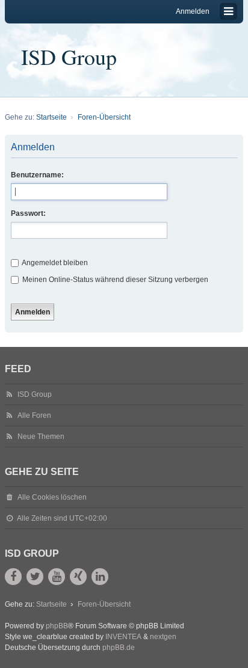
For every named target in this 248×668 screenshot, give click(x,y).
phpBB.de (118, 647)
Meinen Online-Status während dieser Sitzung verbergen (114, 279)
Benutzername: (37, 175)
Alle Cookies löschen (52, 497)
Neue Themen (40, 436)
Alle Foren (34, 415)
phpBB (57, 626)
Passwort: (28, 213)
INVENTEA (123, 637)
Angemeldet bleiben (54, 263)
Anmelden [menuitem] (192, 11)
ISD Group (69, 56)
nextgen (163, 637)
